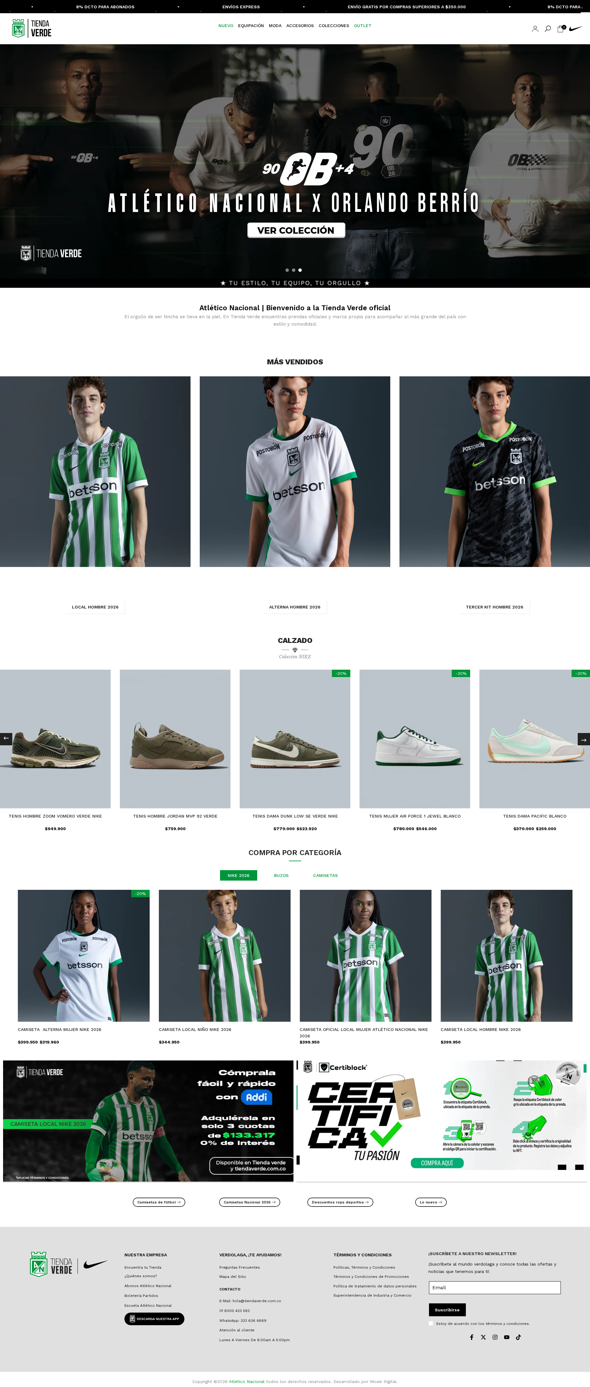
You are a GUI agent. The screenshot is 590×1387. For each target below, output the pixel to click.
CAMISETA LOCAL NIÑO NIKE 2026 (195, 1029)
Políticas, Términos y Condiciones (364, 1267)
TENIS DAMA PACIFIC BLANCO (534, 816)
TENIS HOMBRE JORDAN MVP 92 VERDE (175, 816)
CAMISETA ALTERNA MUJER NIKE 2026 (59, 1029)
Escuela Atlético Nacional (148, 1305)
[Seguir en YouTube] (506, 1337)
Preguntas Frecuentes (239, 1267)
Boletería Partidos (141, 1296)
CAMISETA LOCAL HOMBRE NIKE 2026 (481, 1029)
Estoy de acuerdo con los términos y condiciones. (483, 1324)
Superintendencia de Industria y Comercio (372, 1295)
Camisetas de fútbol (156, 1202)
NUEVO (225, 25)
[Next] (584, 739)
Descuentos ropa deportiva (338, 1202)
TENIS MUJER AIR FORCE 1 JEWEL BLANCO (415, 816)
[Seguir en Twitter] (483, 1337)
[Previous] (6, 739)
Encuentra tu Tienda (142, 1267)
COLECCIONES (334, 25)
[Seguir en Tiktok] (518, 1337)
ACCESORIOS (300, 25)
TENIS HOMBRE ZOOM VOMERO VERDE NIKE (55, 816)
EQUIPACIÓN (251, 25)
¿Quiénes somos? (140, 1276)
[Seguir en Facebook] (471, 1337)
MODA (275, 25)
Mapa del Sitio (232, 1276)
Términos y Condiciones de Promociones (371, 1276)
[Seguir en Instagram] (495, 1337)
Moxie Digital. (384, 1381)
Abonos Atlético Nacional (147, 1286)
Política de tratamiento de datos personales (375, 1286)
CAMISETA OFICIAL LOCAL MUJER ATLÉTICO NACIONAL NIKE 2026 (364, 1032)
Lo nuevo (428, 1202)
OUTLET (363, 25)
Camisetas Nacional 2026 (247, 1202)
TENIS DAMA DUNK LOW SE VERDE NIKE (295, 816)
